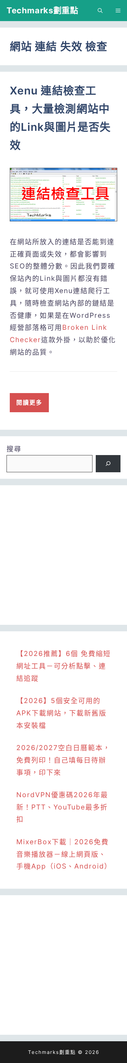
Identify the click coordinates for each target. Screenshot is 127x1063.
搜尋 (14, 449)
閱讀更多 (29, 402)
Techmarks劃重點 (42, 10)
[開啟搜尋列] (100, 10)
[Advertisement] (63, 555)
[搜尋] (108, 464)
